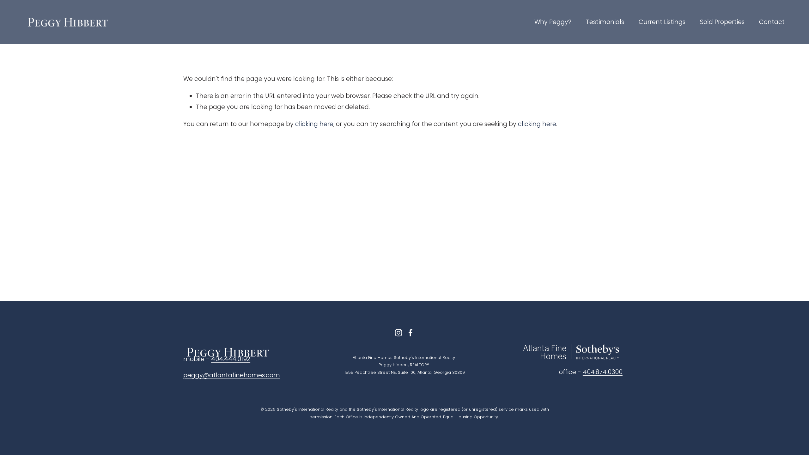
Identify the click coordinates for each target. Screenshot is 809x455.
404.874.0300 (603, 372)
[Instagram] (398, 333)
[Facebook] (410, 333)
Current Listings (662, 22)
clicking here (314, 124)
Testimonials (605, 22)
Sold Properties (722, 22)
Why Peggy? (552, 22)
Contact (772, 22)
